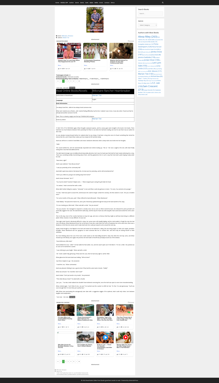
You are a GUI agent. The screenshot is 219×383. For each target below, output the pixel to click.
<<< (58, 81)
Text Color (59, 88)
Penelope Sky (143, 80)
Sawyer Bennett (149, 90)
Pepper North (153, 80)
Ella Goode (152, 42)
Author (71, 2)
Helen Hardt (146, 49)
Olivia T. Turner (143, 78)
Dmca (112, 2)
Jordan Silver (151, 60)
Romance (70, 36)
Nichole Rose (157, 76)
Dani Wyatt (144, 41)
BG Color (66, 88)
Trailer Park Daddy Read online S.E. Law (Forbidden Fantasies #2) (72, 373)
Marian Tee (66, 37)
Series (82, 2)
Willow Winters (142, 94)
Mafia (96, 2)
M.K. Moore (154, 71)
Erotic (101, 2)
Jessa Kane (156, 55)
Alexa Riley (147, 36)
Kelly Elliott (148, 63)
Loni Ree (152, 68)
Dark (86, 2)
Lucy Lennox (144, 71)
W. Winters (157, 92)
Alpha (91, 2)
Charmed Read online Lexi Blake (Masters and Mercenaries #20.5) (72, 374)
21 (73, 81)
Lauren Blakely (151, 66)
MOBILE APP (64, 2)
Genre (77, 2)
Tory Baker (149, 92)
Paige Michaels (154, 78)
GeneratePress (133, 380)
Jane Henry (147, 52)
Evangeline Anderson (145, 44)
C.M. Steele (149, 39)
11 (70, 81)
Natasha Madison (145, 76)
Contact (107, 2)
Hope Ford (154, 49)
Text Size (72, 88)
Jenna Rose (147, 55)
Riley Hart (148, 83)
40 (79, 81)
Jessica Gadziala (146, 57)
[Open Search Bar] (162, 2)
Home (57, 2)
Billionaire (64, 36)
